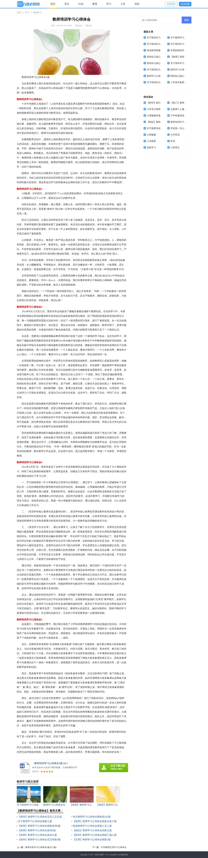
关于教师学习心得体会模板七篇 (35, 821)
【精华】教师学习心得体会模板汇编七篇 (95, 835)
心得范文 (175, 147)
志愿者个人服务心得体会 (183, 109)
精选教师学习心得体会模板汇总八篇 (92, 826)
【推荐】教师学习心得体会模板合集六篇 (95, 821)
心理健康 (151, 135)
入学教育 (151, 141)
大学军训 (175, 135)
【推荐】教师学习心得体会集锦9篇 (37, 830)
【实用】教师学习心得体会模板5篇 (92, 839)
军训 (173, 141)
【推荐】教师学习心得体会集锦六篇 (37, 835)
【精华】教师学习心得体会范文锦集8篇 (39, 839)
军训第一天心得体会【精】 (184, 128)
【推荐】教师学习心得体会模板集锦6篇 (39, 826)
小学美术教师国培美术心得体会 (187, 82)
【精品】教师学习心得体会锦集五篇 (92, 830)
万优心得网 (99, 855)
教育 (94, 4)
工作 (122, 4)
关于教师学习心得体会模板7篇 (186, 37)
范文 (66, 4)
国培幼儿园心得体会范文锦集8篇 (163, 63)
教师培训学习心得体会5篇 (184, 122)
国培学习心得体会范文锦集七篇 (187, 69)
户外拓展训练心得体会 (182, 115)
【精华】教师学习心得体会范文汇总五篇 (40, 816)
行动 (80, 4)
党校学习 (151, 147)
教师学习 (37, 12)
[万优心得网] (28, 4)
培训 (136, 4)
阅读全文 (79, 26)
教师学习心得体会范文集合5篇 (162, 76)
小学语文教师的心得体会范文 (161, 109)
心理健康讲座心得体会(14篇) (161, 115)
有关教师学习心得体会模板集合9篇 (92, 816)
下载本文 (88, 26)
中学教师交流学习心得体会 (113, 847)
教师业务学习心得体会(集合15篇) (41, 847)
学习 (108, 4)
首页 (52, 4)
